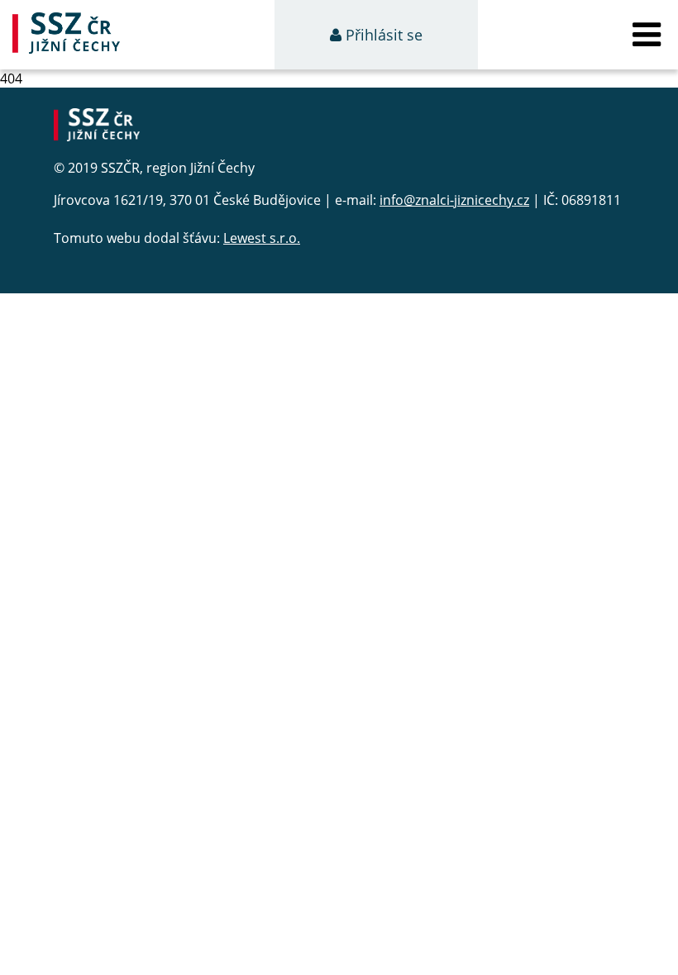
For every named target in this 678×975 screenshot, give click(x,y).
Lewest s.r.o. (261, 238)
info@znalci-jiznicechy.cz (454, 200)
